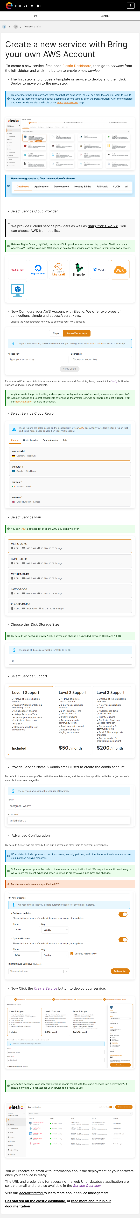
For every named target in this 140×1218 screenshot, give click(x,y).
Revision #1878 (32, 26)
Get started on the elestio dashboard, (35, 1201)
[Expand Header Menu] (131, 6)
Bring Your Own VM (103, 226)
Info (35, 15)
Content (105, 15)
